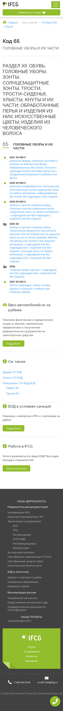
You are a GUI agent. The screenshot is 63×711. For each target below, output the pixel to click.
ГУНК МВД (19, 539)
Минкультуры (21, 548)
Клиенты (31, 656)
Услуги (31, 646)
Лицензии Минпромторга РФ (25, 516)
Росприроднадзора (24, 543)
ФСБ (15, 525)
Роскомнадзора (22, 534)
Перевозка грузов (18, 586)
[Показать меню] (55, 4)
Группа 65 (12, 393)
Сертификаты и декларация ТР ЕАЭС (30, 556)
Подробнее (13, 343)
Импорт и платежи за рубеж (25, 577)
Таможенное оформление (23, 582)
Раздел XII (12, 388)
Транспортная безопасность (25, 565)
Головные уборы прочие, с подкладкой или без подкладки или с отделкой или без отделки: (33, 273)
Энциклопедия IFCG (19, 620)
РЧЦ (15, 530)
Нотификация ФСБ (19, 512)
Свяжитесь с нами (30, 12)
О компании (32, 651)
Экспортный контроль (21, 552)
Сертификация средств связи (25, 561)
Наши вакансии (16, 468)
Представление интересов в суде (28, 602)
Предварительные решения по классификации (26, 609)
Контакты (31, 661)
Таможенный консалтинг (23, 598)
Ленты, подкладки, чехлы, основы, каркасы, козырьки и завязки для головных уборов (30, 288)
